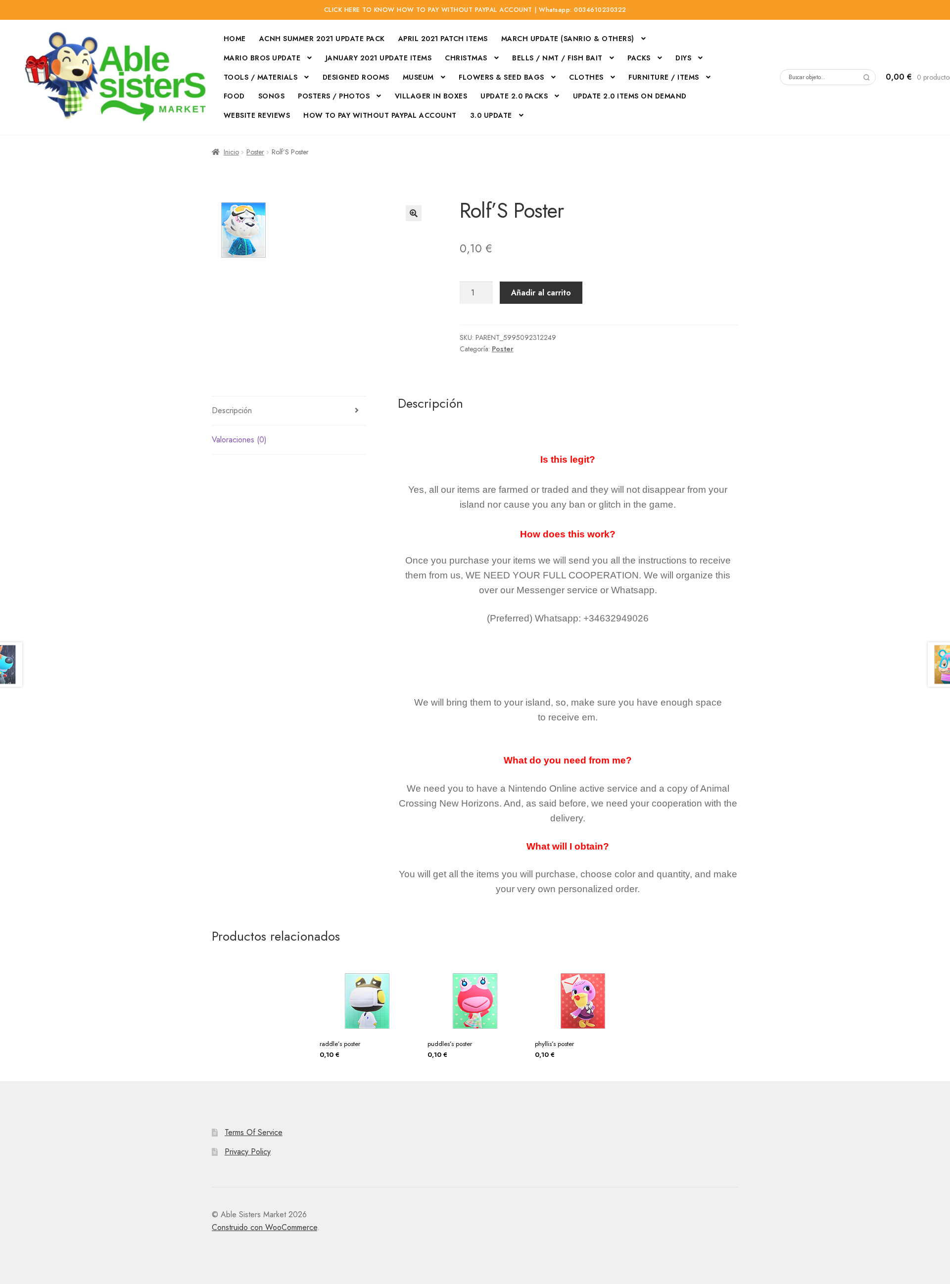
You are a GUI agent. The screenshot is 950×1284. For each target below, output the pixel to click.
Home (235, 39)
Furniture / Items (663, 77)
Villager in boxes (431, 96)
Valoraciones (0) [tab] (239, 439)
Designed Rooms (356, 77)
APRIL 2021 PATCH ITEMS (443, 39)
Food (234, 96)
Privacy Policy (248, 1151)
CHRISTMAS (466, 58)
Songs (271, 96)
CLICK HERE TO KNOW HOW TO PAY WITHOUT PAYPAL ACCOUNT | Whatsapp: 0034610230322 (475, 9)
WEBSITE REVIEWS (257, 115)
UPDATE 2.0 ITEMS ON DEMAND (630, 96)
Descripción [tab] (232, 410)
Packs (639, 58)
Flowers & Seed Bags (501, 77)
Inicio (231, 152)
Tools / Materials (261, 77)
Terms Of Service (254, 1132)
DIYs (683, 58)
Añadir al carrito (541, 292)
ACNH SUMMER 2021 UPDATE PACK (322, 39)
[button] (414, 213)
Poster (255, 152)
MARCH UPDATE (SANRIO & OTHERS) (567, 39)
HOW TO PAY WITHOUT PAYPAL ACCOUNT (380, 115)
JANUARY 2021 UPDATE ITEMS (379, 58)
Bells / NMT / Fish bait (557, 58)
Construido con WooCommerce (264, 1227)
